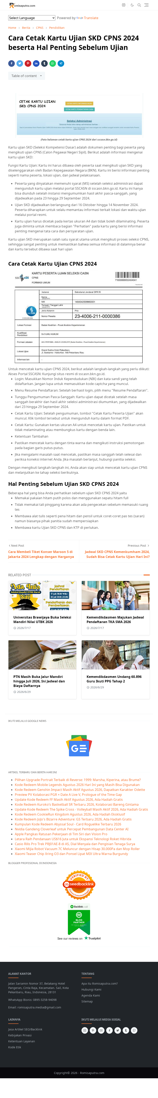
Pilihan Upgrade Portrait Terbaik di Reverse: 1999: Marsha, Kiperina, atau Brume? (78, 780)
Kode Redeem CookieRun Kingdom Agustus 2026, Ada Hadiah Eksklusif (70, 814)
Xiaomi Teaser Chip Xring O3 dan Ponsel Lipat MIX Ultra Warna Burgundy (71, 853)
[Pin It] (28, 63)
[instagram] (123, 5)
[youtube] (101, 1030)
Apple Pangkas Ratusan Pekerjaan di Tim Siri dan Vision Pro (61, 834)
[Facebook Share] (11, 63)
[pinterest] (93, 1030)
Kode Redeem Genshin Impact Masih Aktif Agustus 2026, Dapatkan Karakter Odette (80, 789)
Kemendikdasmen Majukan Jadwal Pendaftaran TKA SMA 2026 (115, 619)
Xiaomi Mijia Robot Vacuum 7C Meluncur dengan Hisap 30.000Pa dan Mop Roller (77, 849)
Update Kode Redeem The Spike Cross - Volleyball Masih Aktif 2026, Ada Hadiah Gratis (81, 809)
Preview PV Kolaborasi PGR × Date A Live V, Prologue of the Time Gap (68, 794)
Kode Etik (14, 1047)
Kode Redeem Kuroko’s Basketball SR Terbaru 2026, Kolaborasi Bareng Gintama (77, 804)
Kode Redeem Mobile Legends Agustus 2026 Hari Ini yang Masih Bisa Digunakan (77, 784)
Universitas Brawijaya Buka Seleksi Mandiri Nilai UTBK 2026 (42, 619)
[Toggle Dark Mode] (132, 5)
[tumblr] (126, 1030)
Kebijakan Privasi (20, 1035)
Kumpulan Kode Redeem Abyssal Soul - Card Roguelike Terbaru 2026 (68, 824)
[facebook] (109, 1030)
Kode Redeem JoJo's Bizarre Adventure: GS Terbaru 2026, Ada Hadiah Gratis (73, 819)
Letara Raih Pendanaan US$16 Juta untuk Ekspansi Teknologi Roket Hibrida (73, 839)
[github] (134, 1030)
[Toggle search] (139, 5)
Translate (91, 18)
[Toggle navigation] (146, 5)
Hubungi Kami (91, 989)
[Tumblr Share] (44, 63)
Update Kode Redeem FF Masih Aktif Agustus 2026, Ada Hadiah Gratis (69, 799)
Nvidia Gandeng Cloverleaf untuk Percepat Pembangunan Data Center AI (71, 829)
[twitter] (117, 1030)
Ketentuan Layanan (21, 1041)
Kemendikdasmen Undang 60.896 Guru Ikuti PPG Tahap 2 (114, 678)
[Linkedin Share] (36, 63)
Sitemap (87, 1001)
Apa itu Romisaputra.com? (99, 983)
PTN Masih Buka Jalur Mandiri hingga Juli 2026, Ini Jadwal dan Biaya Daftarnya (39, 681)
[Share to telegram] (61, 63)
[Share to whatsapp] (52, 63)
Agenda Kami (90, 995)
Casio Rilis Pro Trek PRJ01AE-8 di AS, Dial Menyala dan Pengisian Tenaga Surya (75, 844)
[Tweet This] (19, 63)
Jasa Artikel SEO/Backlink (25, 1029)
